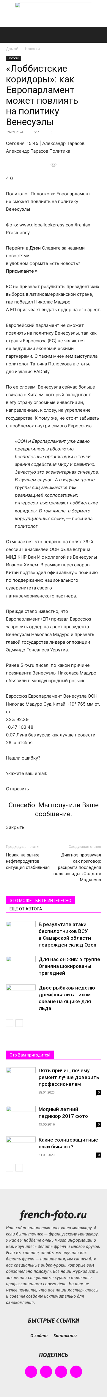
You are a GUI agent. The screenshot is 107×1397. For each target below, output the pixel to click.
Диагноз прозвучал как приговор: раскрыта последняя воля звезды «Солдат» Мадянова (77, 867)
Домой (12, 48)
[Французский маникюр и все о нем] (53, 13)
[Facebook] (31, 1372)
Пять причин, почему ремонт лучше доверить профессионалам (69, 1077)
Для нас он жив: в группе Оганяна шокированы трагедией (69, 966)
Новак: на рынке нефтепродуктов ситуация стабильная (28, 861)
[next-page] (19, 1023)
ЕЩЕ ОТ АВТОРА (26, 909)
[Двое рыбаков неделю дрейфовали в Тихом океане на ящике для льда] (21, 994)
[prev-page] (9, 1023)
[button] (10, 35)
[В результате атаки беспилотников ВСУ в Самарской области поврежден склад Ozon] (21, 931)
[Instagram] (46, 1372)
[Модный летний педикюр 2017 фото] (21, 1117)
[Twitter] (61, 1372)
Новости (32, 48)
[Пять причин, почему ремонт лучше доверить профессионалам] (21, 1078)
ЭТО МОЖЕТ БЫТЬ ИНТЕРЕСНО (40, 900)
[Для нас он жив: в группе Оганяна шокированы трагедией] (21, 966)
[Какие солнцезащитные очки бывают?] (21, 1147)
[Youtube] (76, 1372)
